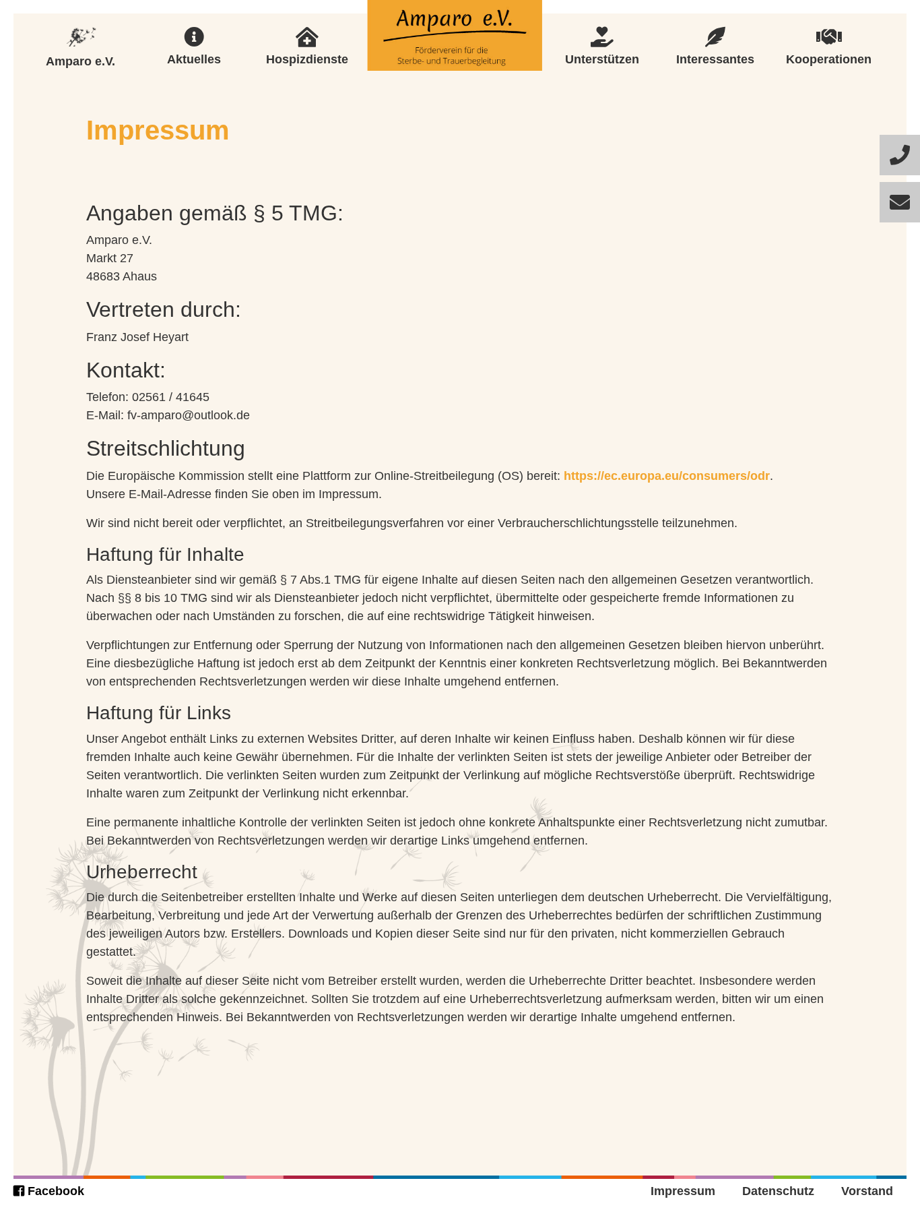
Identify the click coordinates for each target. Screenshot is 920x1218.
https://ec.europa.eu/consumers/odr (667, 476)
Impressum (683, 1191)
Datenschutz (778, 1191)
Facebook (54, 1191)
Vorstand (867, 1191)
